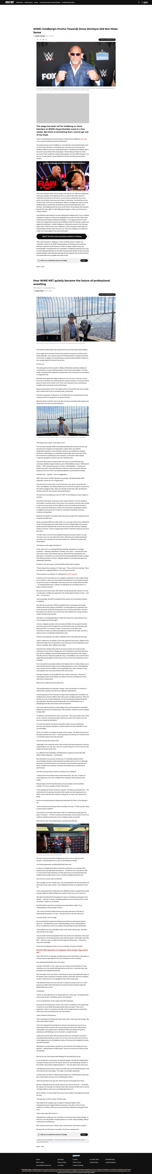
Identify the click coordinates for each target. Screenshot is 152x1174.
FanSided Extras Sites (68, 2)
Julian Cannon (40, 36)
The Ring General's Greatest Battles (50, 2)
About (36, 2)
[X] (139, 2)
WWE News (19, 2)
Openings (61, 1159)
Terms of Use (77, 1162)
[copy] (46, 40)
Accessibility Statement (43, 1165)
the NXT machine (71, 574)
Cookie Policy (94, 1162)
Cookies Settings (78, 1165)
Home (38, 266)
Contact (75, 1159)
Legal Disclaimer (110, 1162)
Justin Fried (39, 291)
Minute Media (28, 1169)
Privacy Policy (62, 1162)
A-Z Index (61, 1165)
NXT (43, 1146)
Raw (43, 266)
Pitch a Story (40, 1162)
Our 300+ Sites (94, 1159)
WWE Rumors (29, 2)
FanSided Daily (110, 1159)
